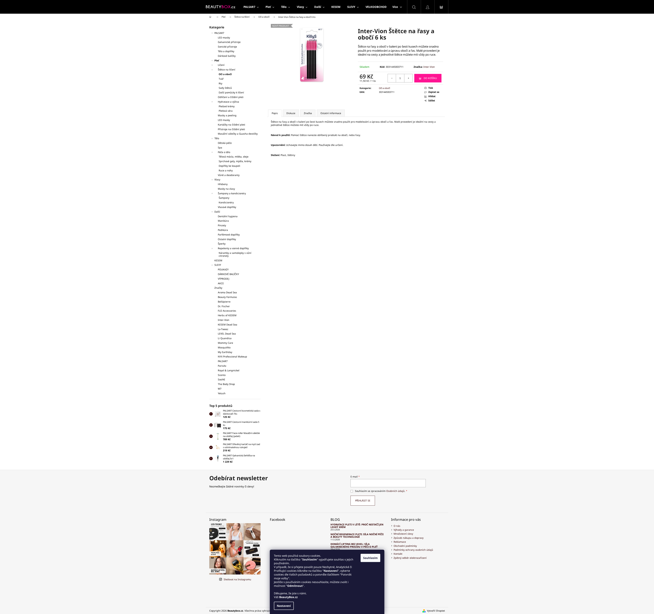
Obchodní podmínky (405, 545)
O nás (397, 525)
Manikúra (223, 220)
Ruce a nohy (226, 170)
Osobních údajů (395, 491)
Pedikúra (223, 230)
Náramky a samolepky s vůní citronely (235, 254)
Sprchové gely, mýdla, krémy (235, 161)
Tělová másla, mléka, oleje (233, 156)
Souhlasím (370, 558)
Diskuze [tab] (290, 113)
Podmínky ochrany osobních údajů (413, 549)
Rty (220, 83)
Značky (218, 287)
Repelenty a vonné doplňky (233, 248)
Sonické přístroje (227, 46)
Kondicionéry (226, 202)
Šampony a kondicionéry (232, 193)
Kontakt (398, 553)
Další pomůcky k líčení (231, 92)
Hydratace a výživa (228, 101)
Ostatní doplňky (227, 239)
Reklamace (400, 541)
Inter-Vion (429, 66)
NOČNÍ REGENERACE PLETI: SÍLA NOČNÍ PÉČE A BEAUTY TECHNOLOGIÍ (357, 535)
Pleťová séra (226, 110)
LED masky (224, 37)
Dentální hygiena (227, 216)
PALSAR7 (219, 33)
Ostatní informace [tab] (330, 113)
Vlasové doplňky (227, 207)
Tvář (221, 78)
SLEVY (217, 264)
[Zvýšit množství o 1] (408, 78)
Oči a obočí (225, 74)
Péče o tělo (224, 152)
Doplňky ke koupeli (229, 165)
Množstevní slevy (403, 533)
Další (217, 211)
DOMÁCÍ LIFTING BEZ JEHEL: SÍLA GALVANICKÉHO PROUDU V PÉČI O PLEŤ (354, 545)
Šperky (222, 243)
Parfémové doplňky (229, 234)
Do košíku (430, 78)
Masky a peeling (227, 115)
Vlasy (217, 179)
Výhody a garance (404, 529)
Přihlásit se (362, 500)
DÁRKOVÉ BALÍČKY (228, 274)
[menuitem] (251, 7)
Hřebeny (223, 184)
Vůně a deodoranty (229, 175)
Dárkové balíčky (227, 55)
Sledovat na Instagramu (237, 579)
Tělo (216, 138)
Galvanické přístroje (229, 42)
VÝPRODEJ (223, 278)
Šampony (224, 197)
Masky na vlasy (226, 188)
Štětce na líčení (226, 69)
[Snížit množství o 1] (392, 78)
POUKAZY (223, 269)
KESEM (218, 260)
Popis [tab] (275, 113)
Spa (220, 147)
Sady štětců (225, 87)
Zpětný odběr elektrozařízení (410, 557)
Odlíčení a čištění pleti (230, 97)
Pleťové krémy (227, 106)
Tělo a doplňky (226, 51)
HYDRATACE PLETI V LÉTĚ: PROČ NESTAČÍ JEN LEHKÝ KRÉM (357, 525)
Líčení (221, 65)
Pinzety (222, 225)
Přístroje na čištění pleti (231, 129)
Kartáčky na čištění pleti (231, 124)
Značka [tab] (308, 113)
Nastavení (284, 606)
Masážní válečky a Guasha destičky (238, 133)
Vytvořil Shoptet (436, 610)
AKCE (221, 283)
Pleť (216, 60)
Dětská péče (225, 143)
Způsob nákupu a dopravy (409, 537)
